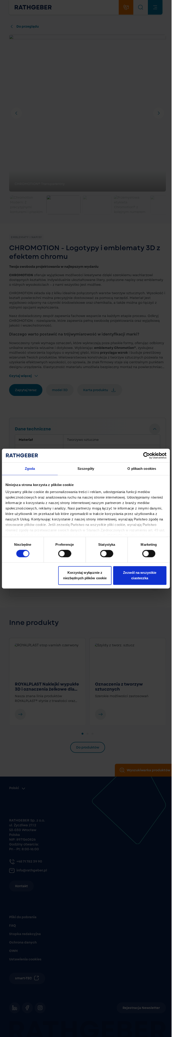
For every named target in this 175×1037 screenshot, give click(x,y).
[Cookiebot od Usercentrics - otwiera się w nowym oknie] (146, 455)
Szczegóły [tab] (85, 468)
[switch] (64, 553)
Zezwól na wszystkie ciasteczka (139, 575)
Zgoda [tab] (30, 468)
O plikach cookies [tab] (141, 468)
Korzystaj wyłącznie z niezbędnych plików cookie (85, 575)
